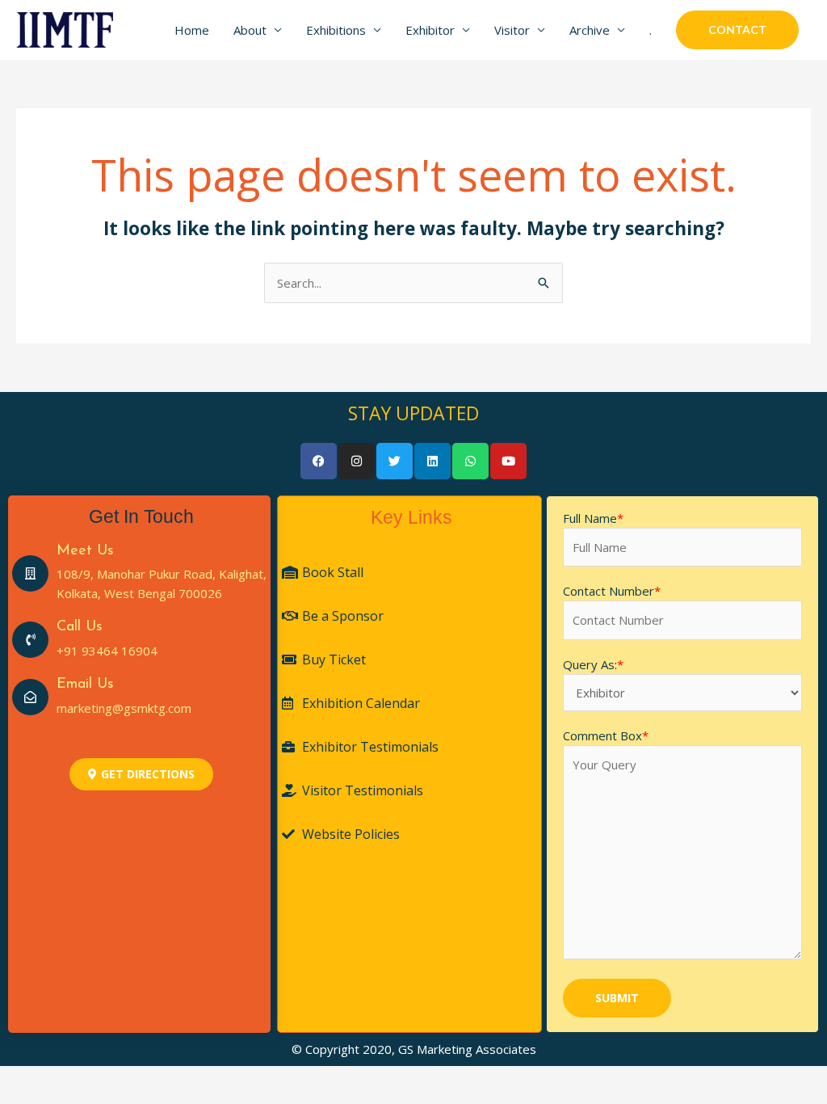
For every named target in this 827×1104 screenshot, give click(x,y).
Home (191, 30)
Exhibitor (430, 30)
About (250, 30)
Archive (589, 30)
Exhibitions (336, 30)
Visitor (512, 30)
